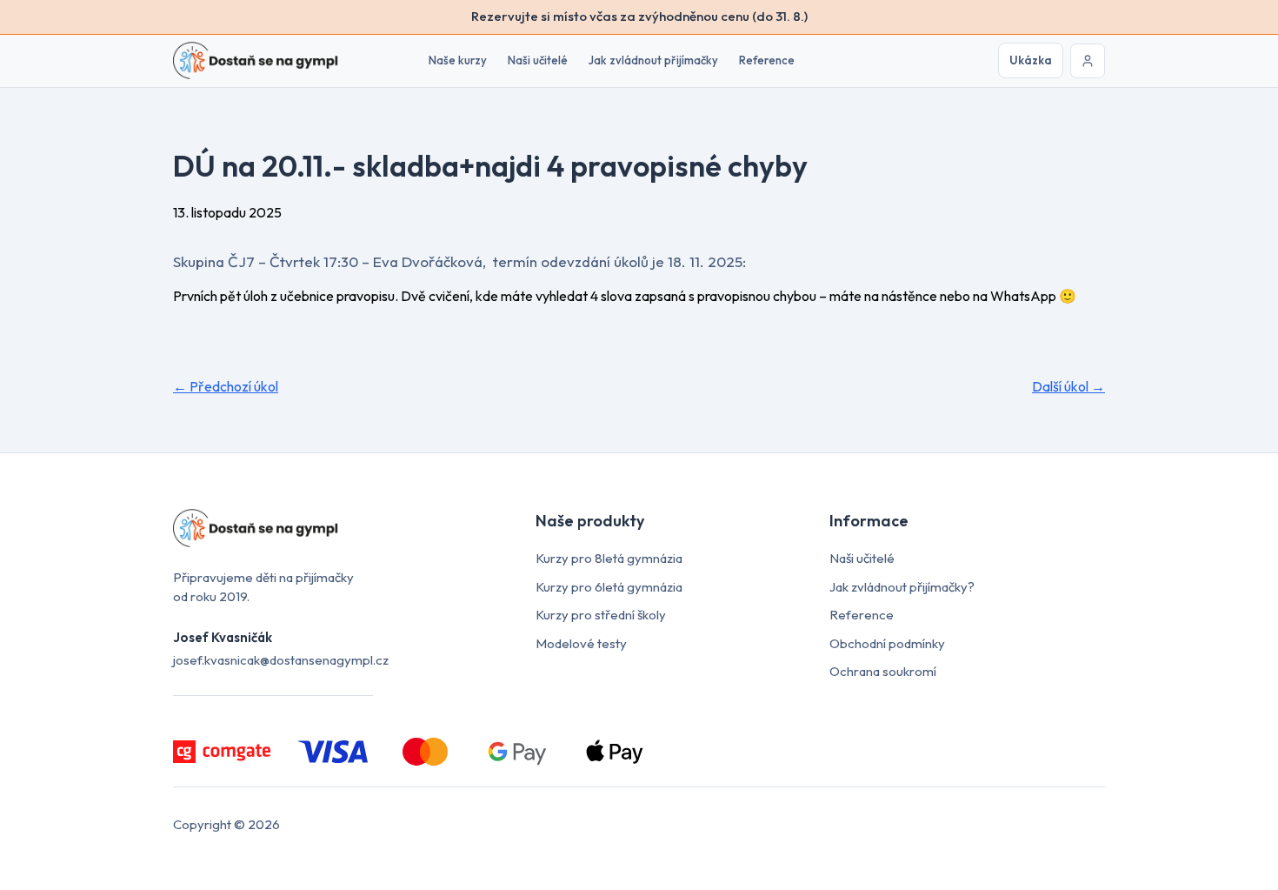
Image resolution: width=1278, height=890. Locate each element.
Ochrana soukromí (882, 671)
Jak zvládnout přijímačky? (902, 587)
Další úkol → (1068, 386)
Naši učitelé (538, 60)
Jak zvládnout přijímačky (653, 60)
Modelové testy (581, 643)
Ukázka (1030, 60)
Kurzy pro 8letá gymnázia (609, 558)
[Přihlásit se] (1087, 60)
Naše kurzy (458, 60)
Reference (767, 60)
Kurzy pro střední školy (601, 614)
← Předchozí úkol (225, 386)
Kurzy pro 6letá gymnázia (609, 587)
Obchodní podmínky (887, 643)
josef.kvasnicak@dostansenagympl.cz (281, 660)
